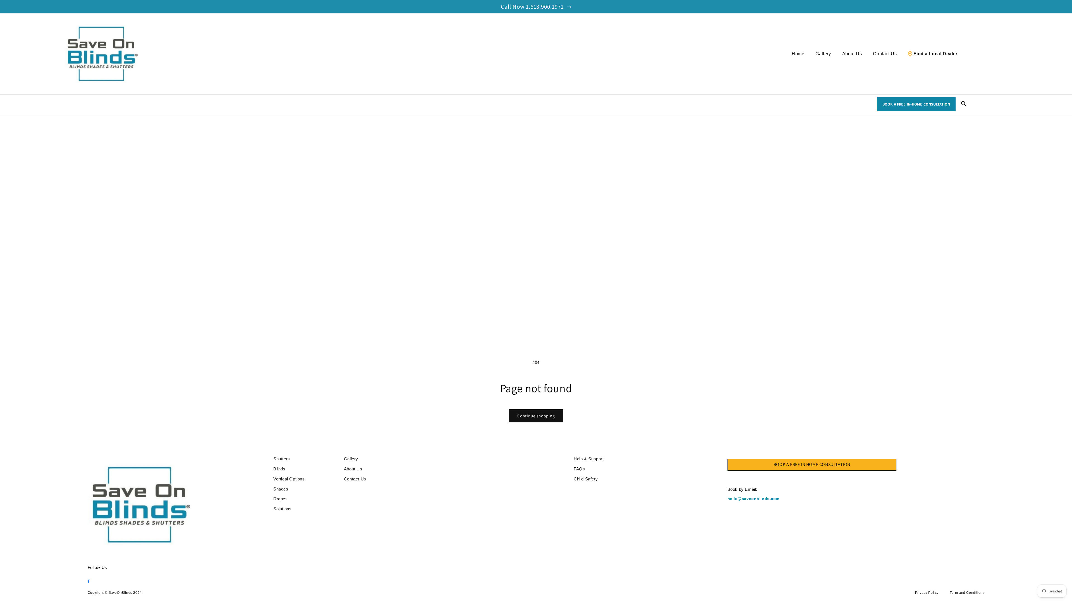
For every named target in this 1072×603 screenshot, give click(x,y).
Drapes (280, 498)
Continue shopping (536, 415)
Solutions (282, 508)
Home (798, 53)
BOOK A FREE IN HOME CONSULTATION (812, 464)
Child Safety (586, 479)
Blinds (279, 468)
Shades (280, 489)
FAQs (579, 468)
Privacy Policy (927, 593)
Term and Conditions (967, 593)
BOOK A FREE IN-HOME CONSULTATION (916, 104)
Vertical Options (289, 479)
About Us (852, 53)
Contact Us (885, 53)
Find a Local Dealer (935, 53)
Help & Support (589, 458)
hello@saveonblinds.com (753, 498)
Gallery (823, 53)
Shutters (281, 458)
